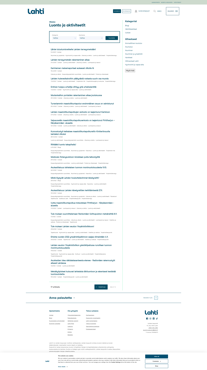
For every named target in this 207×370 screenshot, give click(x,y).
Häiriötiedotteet (131, 29)
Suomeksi (117, 11)
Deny (156, 366)
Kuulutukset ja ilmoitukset (57, 321)
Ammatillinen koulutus (133, 43)
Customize (156, 361)
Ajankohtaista (156, 2)
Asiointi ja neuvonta (166, 2)
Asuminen (129, 50)
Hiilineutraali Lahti (132, 61)
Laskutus (70, 326)
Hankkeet (128, 57)
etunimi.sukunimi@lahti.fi (150, 330)
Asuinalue (129, 47)
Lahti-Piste (71, 323)
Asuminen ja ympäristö (133, 54)
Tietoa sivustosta (91, 323)
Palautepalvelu (72, 318)
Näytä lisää (130, 71)
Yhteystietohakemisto (74, 315)
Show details (61, 366)
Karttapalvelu (90, 315)
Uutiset (127, 33)
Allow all (156, 356)
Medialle (70, 335)
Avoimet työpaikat (54, 323)
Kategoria (55, 35)
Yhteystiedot (177, 2)
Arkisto (70, 332)
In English (127, 11)
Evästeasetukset (91, 329)
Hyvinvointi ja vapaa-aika (134, 65)
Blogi (127, 26)
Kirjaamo (70, 329)
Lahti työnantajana (91, 321)
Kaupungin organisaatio (93, 318)
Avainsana (82, 35)
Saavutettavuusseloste (92, 326)
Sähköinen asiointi (73, 321)
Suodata (112, 38)
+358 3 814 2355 (153, 328)
